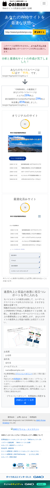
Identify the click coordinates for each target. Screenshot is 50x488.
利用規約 (17, 379)
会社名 (8, 359)
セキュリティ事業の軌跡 (9, 457)
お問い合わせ (22, 417)
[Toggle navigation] (44, 3)
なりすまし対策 (34, 454)
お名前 (8, 351)
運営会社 (11, 417)
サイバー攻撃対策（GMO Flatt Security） (13, 454)
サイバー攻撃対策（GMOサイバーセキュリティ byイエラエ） (20, 451)
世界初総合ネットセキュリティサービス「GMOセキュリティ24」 (21, 439)
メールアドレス (12, 366)
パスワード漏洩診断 (7, 442)
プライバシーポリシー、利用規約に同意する (26, 396)
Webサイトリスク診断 (23, 442)
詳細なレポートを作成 (25, 401)
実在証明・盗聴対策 (7, 448)
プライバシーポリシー (23, 374)
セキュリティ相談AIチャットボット (12, 445)
